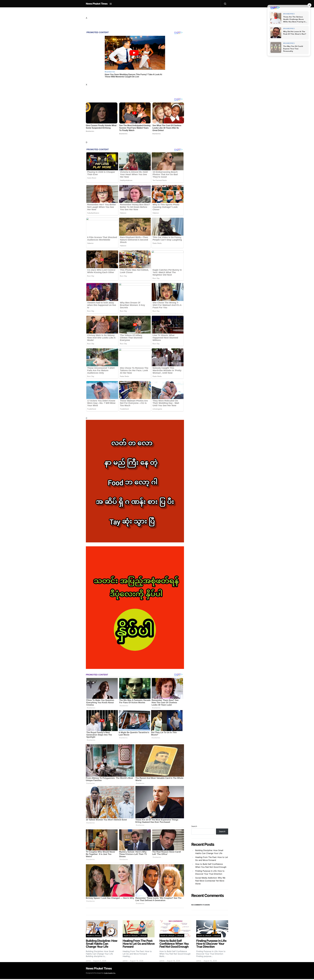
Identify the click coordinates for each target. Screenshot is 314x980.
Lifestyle (143, 936)
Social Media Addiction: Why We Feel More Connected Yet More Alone (210, 881)
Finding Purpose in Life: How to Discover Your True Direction (209, 872)
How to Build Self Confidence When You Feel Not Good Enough (210, 865)
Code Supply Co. (110, 973)
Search (194, 826)
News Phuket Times (96, 3)
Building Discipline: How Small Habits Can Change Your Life (209, 851)
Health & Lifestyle (94, 936)
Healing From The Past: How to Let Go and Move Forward (211, 858)
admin (88, 961)
